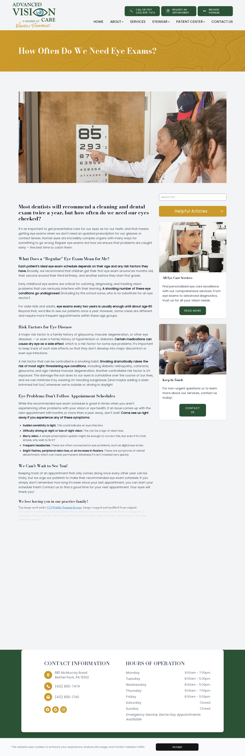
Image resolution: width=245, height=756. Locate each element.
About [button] (115, 21)
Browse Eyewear (214, 11)
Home (98, 21)
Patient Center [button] (189, 21)
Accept (177, 747)
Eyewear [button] (159, 21)
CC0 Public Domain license (64, 507)
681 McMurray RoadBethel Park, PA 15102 (72, 675)
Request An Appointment (180, 11)
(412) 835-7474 (67, 686)
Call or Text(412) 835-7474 (145, 11)
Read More (192, 311)
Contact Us (222, 21)
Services (138, 21)
